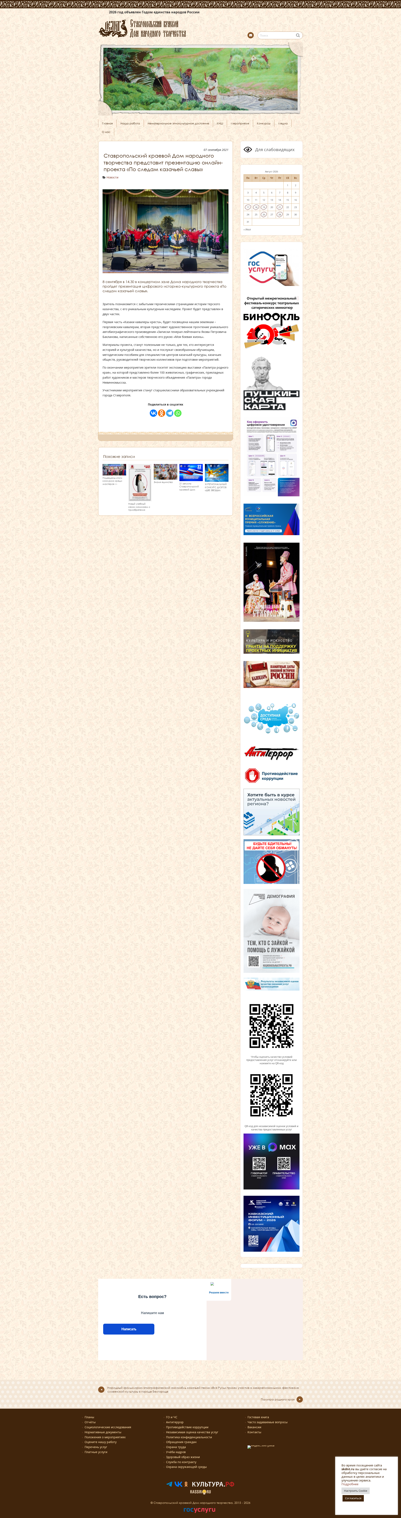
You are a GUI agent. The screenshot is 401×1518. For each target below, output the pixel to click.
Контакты (254, 1432)
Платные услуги (96, 1452)
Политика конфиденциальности (189, 1437)
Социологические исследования (108, 1427)
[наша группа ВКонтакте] (178, 1486)
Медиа (283, 123)
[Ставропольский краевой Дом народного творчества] (163, 27)
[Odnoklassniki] (161, 413)
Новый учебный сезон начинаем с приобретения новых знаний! (139, 508)
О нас (106, 132)
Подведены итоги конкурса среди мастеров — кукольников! (112, 482)
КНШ (220, 123)
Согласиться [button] (353, 1498)
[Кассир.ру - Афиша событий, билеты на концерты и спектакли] (200, 1493)
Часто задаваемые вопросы (267, 1422)
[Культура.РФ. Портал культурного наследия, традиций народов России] (213, 1486)
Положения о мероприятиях (105, 1437)
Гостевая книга (258, 1417)
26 (264, 214)
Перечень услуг (96, 1447)
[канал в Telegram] (169, 1486)
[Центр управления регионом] (271, 812)
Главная (107, 123)
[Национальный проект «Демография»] (271, 972)
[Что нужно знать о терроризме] (271, 761)
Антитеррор (175, 1422)
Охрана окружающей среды (186, 1467)
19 (264, 207)
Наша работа (130, 123)
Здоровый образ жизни (183, 1457)
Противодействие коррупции (187, 1427)
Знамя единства (163, 482)
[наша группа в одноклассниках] (186, 1486)
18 (256, 207)
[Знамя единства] (165, 478)
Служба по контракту (181, 1462)
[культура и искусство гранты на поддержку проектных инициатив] (271, 653)
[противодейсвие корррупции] (271, 783)
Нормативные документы (103, 1432)
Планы (89, 1417)
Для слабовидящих (274, 149)
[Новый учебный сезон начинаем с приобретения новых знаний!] (140, 499)
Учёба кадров (176, 1452)
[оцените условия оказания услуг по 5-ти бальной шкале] (271, 1053)
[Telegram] (169, 413)
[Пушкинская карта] (271, 409)
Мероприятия (240, 123)
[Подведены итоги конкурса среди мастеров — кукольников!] (114, 473)
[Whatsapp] (177, 413)
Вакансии (254, 1427)
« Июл (247, 229)
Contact (250, 35)
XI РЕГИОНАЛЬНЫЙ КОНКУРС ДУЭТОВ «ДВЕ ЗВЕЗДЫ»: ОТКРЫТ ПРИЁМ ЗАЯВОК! (216, 490)
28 (279, 214)
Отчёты (90, 1422)
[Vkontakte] (153, 413)
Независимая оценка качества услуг (192, 1432)
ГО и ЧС (171, 1417)
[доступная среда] (271, 734)
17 (248, 207)
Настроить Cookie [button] (355, 1491)
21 (279, 207)
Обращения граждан (181, 1442)
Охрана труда (176, 1447)
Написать (128, 1329)
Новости (112, 177)
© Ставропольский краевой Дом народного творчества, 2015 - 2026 (200, 1502)
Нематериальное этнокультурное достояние (178, 123)
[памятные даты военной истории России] (271, 687)
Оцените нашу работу (101, 1442)
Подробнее (349, 1484)
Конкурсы (263, 123)
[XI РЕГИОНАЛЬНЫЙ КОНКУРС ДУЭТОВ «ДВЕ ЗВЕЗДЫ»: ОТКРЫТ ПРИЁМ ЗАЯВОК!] (216, 480)
